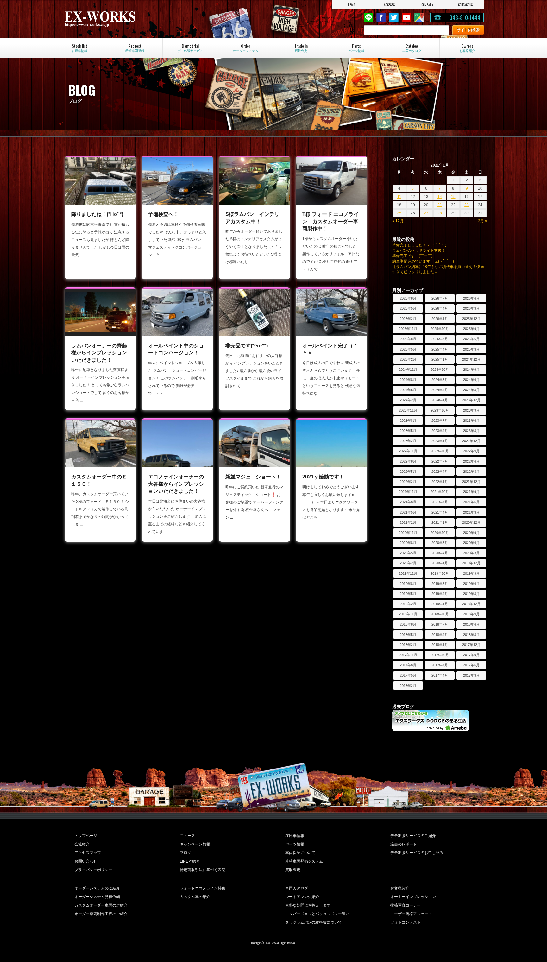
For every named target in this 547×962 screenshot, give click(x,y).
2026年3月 (471, 308)
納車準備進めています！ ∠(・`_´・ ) (423, 261)
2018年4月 (439, 634)
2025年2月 (408, 359)
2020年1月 (439, 563)
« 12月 (398, 221)
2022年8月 (408, 461)
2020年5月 (408, 553)
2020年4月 (439, 553)
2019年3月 (471, 594)
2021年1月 (439, 522)
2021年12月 (471, 482)
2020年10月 (440, 533)
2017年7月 (439, 665)
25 (399, 213)
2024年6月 (471, 380)
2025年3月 (471, 349)
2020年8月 (408, 543)
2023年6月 (471, 420)
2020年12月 (471, 522)
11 (399, 196)
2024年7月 (439, 380)
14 (439, 196)
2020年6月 (471, 543)
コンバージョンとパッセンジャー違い (317, 914)
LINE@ (368, 17)
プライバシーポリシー (93, 870)
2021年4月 (439, 512)
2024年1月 (439, 400)
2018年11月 (408, 614)
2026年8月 (408, 298)
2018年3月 (471, 634)
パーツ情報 (294, 844)
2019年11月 (408, 573)
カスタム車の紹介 (195, 897)
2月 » (482, 221)
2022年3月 (471, 471)
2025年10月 (440, 329)
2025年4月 (439, 349)
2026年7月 (439, 298)
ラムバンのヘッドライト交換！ (418, 250)
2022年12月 (471, 441)
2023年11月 (408, 410)
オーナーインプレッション (413, 897)
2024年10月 (440, 369)
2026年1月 (439, 318)
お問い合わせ (85, 861)
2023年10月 (440, 410)
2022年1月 (439, 482)
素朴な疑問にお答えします (308, 905)
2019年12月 (471, 563)
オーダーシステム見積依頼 (97, 897)
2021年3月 (471, 512)
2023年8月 (408, 420)
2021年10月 (440, 492)
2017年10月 (440, 655)
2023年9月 (471, 410)
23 (466, 205)
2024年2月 (408, 400)
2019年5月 (408, 594)
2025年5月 (408, 349)
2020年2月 (408, 563)
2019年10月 (440, 573)
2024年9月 (471, 369)
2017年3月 (471, 675)
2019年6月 (471, 583)
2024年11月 (408, 369)
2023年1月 (439, 441)
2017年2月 (408, 685)
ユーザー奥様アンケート (411, 914)
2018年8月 (408, 624)
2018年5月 (408, 634)
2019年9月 (471, 573)
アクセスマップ (87, 853)
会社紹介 (82, 844)
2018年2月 (408, 645)
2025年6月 (471, 339)
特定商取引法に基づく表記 (202, 870)
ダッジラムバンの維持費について (313, 922)
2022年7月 (439, 461)
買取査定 (292, 870)
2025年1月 (439, 359)
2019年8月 (408, 583)
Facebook (381, 17)
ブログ (185, 853)
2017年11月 (408, 655)
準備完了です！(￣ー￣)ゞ (414, 256)
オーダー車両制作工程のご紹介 (101, 914)
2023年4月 (439, 431)
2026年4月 (439, 308)
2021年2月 (408, 522)
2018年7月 (439, 624)
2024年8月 (408, 380)
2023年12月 (471, 400)
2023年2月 (408, 441)
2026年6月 (471, 298)
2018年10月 (440, 614)
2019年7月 (439, 583)
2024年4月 (439, 390)
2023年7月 (439, 420)
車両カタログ (296, 888)
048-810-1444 (465, 17)
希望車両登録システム (304, 861)
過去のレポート (403, 844)
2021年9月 (471, 492)
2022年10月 (440, 451)
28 (439, 213)
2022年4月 (439, 471)
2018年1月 (439, 645)
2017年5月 (408, 675)
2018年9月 (471, 614)
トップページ (85, 835)
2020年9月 (471, 533)
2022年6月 (471, 461)
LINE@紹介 (190, 861)
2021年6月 (471, 502)
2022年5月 (408, 471)
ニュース (187, 835)
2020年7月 (439, 543)
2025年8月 (408, 339)
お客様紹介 (399, 888)
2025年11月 (408, 329)
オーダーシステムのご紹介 (97, 888)
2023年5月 (408, 431)
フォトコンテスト (405, 922)
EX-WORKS (126, 19)
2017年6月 (471, 665)
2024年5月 (408, 390)
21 (439, 205)
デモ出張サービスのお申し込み (416, 853)
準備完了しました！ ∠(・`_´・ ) (419, 245)
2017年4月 (439, 675)
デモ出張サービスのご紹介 (413, 835)
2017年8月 (408, 665)
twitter (394, 17)
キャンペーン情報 (195, 844)
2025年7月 (439, 339)
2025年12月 (471, 318)
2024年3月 (471, 390)
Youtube (406, 17)
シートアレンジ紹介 (302, 897)
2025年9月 (471, 329)
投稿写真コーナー (405, 905)
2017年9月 (471, 655)
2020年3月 (471, 553)
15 (453, 196)
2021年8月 (408, 502)
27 (426, 213)
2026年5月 (408, 308)
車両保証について (300, 853)
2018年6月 (471, 624)
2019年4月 (439, 594)
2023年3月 (471, 431)
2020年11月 (408, 533)
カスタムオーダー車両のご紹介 (101, 905)
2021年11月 (408, 492)
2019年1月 (439, 604)
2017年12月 (471, 645)
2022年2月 (408, 482)
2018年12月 (471, 604)
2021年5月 (408, 512)
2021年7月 (439, 502)
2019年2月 (408, 604)
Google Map (419, 17)
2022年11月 (408, 451)
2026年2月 (408, 318)
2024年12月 (471, 359)
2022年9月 (471, 451)
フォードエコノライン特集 (202, 888)
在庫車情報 (294, 835)
